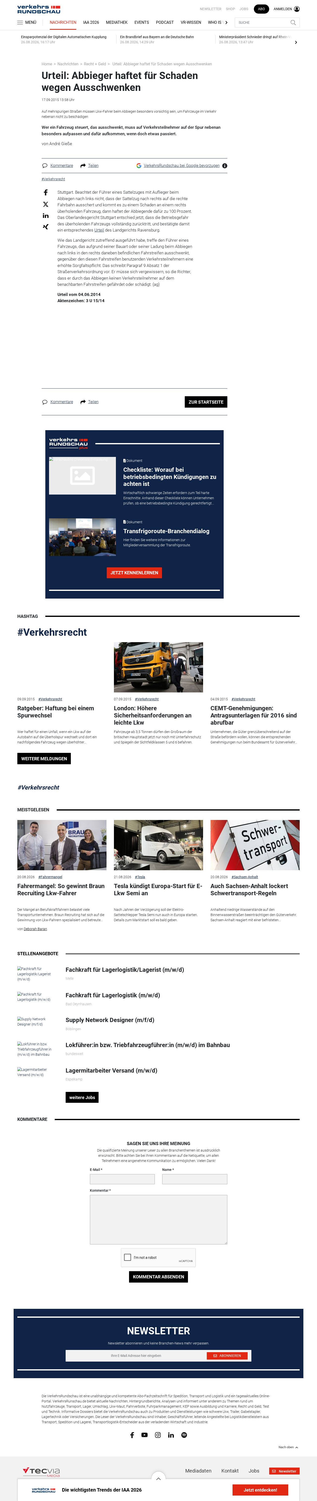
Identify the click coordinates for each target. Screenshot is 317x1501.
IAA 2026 (91, 22)
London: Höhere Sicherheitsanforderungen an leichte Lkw (152, 715)
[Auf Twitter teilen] (45, 204)
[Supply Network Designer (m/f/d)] (37, 1022)
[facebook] (132, 1435)
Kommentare (62, 165)
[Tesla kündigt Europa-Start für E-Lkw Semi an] (158, 845)
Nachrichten (63, 22)
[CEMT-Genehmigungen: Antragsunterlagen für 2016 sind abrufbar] (255, 667)
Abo (261, 9)
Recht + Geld (95, 64)
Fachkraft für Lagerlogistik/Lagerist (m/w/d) (125, 969)
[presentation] (296, 42)
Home (47, 64)
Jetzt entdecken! (260, 1490)
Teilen (93, 165)
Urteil (99, 230)
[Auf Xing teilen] (46, 226)
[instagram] (158, 1435)
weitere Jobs (82, 1097)
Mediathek (117, 22)
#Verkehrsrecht (52, 632)
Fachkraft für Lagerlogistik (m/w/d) (113, 995)
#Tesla (140, 877)
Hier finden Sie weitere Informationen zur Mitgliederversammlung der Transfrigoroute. (157, 542)
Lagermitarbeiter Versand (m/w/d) (111, 1070)
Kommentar (99, 1190)
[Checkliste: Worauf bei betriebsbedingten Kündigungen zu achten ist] (82, 476)
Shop (230, 9)
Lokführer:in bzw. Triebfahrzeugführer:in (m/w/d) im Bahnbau (148, 1045)
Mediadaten (198, 1471)
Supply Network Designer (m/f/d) (110, 1020)
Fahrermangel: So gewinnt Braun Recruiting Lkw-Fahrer (61, 890)
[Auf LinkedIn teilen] (46, 215)
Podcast (165, 22)
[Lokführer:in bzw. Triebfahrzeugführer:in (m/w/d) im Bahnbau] (37, 1049)
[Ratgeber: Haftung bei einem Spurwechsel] (61, 667)
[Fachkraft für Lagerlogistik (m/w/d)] (37, 997)
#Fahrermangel (50, 877)
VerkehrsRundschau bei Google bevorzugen (182, 165)
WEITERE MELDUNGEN (44, 758)
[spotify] (184, 1435)
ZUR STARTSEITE (206, 402)
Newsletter (210, 9)
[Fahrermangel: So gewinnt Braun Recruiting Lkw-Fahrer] (61, 845)
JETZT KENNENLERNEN (134, 572)
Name (167, 1170)
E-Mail (95, 1170)
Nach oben (286, 1447)
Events (141, 22)
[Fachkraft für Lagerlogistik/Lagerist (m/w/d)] (37, 974)
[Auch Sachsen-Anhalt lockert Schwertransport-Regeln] (255, 845)
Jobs (243, 9)
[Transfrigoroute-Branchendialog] (82, 537)
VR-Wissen (191, 22)
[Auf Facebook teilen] (46, 192)
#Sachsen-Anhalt (245, 877)
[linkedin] (171, 1435)
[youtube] (144, 1435)
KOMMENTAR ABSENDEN (158, 1276)
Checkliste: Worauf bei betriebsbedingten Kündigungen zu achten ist (169, 477)
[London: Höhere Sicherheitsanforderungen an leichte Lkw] (158, 667)
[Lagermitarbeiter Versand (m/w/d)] (37, 1072)
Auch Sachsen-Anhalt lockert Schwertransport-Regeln (249, 890)
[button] (158, 1475)
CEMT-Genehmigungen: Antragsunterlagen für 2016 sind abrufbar (254, 715)
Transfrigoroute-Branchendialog (166, 531)
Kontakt (230, 1471)
